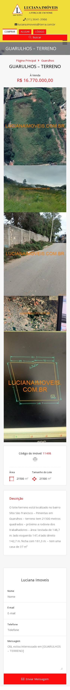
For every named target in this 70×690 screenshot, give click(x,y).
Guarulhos (47, 60)
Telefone (12, 624)
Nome (10, 591)
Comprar (9, 31)
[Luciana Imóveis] (35, 14)
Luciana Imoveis (35, 580)
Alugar (25, 31)
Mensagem (13, 641)
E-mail (10, 607)
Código (39, 31)
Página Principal (26, 60)
